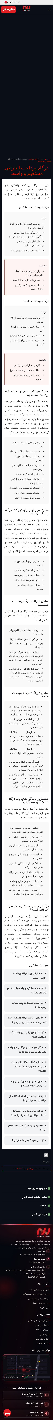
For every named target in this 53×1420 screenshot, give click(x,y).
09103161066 (13, 2)
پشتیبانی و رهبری (42, 1325)
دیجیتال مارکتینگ (42, 1330)
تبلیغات (43, 1205)
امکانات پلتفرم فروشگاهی (38, 1299)
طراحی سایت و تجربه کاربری (34, 1197)
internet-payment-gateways (44, 160)
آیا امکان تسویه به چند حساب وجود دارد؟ (29, 1005)
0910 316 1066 (39, 1254)
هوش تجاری (44, 1334)
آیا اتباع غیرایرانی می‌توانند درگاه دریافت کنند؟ (27, 1035)
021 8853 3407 (26, 1254)
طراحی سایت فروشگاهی (38, 1321)
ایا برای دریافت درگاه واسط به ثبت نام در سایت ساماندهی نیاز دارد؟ (26, 1020)
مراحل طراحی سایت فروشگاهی (35, 1294)
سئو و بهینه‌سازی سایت (37, 1188)
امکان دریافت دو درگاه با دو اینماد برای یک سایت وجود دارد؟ (26, 1049)
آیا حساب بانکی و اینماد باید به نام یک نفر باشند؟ (26, 990)
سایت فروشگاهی (39, 1214)
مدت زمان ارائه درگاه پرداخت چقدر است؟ (27, 1128)
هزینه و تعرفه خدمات (40, 1303)
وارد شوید (29, 1168)
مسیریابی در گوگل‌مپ (13, 1377)
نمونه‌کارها (44, 1308)
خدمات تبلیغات (43, 1343)
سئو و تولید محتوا (42, 1339)
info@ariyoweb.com (37, 1262)
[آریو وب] (43, 1233)
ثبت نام (19, 1168)
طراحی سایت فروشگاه (39, 1290)
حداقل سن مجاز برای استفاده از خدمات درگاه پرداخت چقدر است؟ (28, 1113)
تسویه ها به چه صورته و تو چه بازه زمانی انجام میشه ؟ (28, 1084)
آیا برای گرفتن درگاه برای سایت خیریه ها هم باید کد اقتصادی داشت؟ (28, 1066)
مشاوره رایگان (8, 9)
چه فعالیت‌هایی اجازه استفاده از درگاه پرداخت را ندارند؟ (27, 1098)
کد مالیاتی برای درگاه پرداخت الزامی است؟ (29, 976)
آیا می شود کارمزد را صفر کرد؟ (27, 1140)
